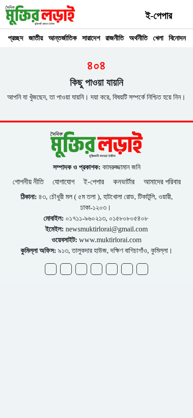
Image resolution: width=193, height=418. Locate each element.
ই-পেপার (158, 15)
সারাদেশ (91, 38)
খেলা (158, 38)
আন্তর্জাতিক (62, 38)
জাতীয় (36, 38)
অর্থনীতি (138, 38)
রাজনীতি (114, 38)
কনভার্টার (124, 182)
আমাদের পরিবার (162, 182)
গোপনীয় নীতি (29, 182)
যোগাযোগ (64, 182)
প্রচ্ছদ (15, 38)
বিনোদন (177, 38)
